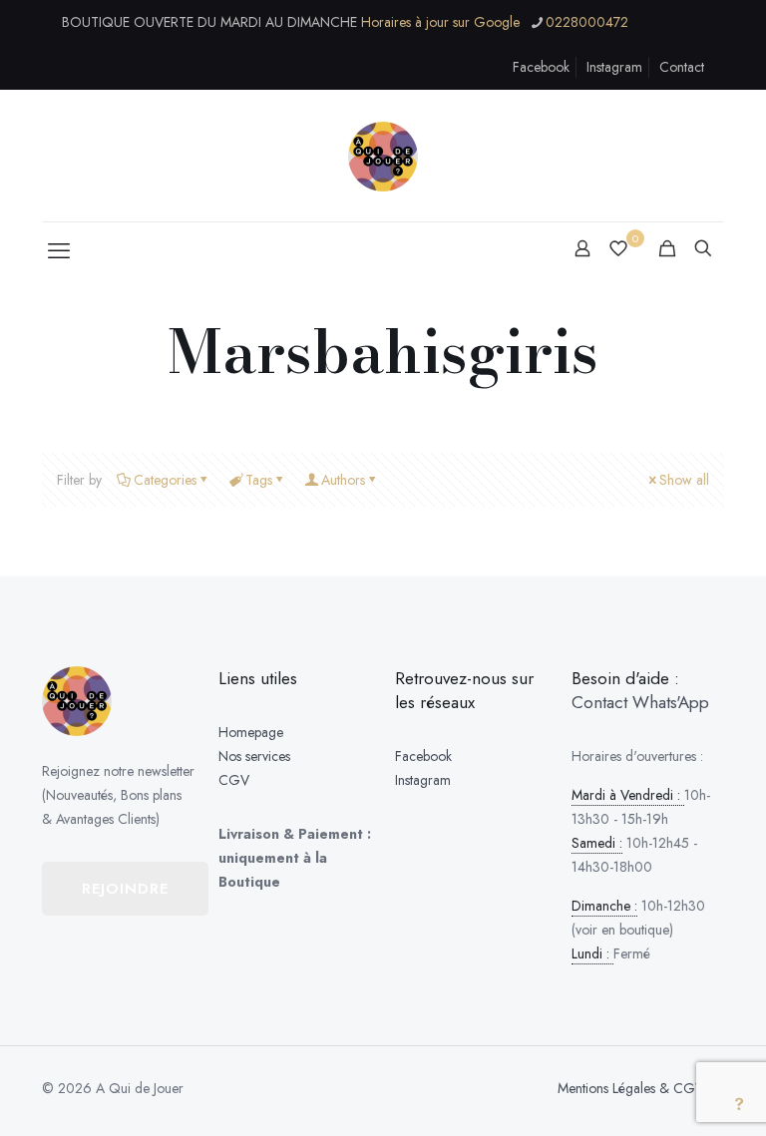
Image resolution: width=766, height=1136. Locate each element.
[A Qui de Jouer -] (383, 155)
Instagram (614, 67)
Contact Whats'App (640, 702)
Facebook (541, 67)
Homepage (250, 732)
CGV (233, 780)
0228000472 (587, 22)
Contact (681, 67)
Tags (258, 480)
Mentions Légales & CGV (631, 1088)
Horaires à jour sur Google (440, 22)
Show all (684, 480)
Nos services (254, 756)
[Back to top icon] (684, 1104)
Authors (343, 480)
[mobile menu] (59, 250)
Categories (165, 480)
